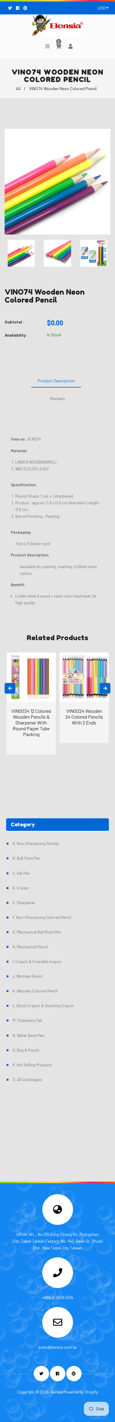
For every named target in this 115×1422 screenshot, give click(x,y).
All (18, 88)
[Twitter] (10, 8)
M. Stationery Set (27, 1020)
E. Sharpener (24, 902)
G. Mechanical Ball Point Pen (37, 932)
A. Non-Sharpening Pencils (36, 843)
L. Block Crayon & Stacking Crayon (43, 1005)
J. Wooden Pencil (27, 976)
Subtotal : (14, 321)
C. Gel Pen (21, 873)
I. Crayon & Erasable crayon (37, 961)
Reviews (57, 398)
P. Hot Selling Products (32, 1064)
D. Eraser (21, 887)
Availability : (16, 335)
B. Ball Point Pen (26, 858)
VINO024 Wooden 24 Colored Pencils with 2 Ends (84, 716)
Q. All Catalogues (27, 1079)
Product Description (56, 380)
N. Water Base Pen (28, 1035)
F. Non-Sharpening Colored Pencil (42, 917)
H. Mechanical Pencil (30, 946)
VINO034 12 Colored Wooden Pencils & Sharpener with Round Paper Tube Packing (31, 722)
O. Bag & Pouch (26, 1050)
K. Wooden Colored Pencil (35, 990)
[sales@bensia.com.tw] (57, 1324)
